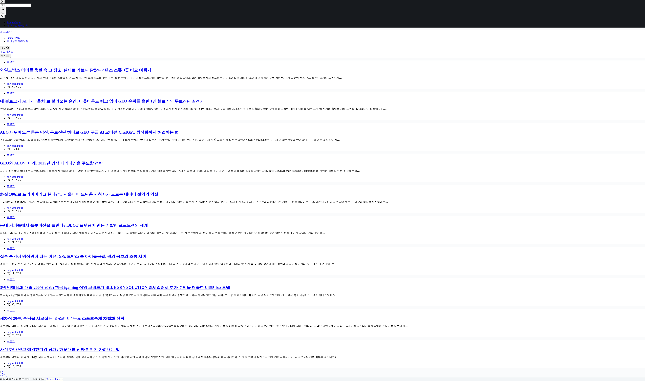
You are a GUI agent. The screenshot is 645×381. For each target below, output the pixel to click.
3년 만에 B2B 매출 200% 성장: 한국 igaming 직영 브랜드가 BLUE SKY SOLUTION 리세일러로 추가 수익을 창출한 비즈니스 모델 (115, 287)
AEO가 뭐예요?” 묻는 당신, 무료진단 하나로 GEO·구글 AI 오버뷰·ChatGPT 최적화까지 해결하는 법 (89, 132)
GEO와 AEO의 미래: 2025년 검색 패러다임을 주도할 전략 (51, 163)
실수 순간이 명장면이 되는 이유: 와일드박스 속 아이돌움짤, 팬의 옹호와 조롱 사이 (73, 256)
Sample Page (13, 37)
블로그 (11, 62)
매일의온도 (6, 31)
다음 (3, 375)
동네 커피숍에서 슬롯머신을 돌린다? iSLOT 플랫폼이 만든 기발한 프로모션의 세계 (74, 225)
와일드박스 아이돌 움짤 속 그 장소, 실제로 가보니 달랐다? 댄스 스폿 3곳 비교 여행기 (75, 70)
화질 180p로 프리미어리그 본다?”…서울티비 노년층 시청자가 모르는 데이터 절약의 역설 (79, 194)
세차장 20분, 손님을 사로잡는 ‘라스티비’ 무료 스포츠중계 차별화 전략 (62, 318)
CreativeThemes (54, 379)
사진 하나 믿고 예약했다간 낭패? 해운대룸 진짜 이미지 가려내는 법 (60, 349)
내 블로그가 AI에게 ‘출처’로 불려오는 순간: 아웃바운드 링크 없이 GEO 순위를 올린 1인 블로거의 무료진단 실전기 (102, 101)
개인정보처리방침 (17, 41)
